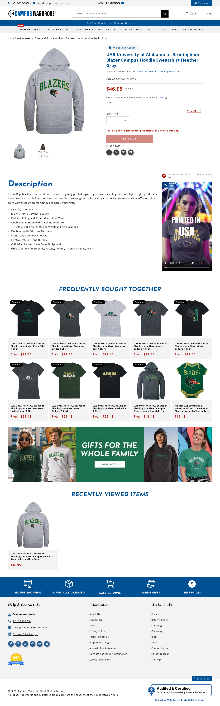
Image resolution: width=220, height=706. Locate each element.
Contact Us (95, 619)
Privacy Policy (97, 631)
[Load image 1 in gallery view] (19, 151)
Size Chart (194, 111)
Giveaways (157, 631)
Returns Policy (159, 619)
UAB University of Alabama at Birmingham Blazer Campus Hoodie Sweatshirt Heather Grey (62, 37)
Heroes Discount (161, 653)
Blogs (154, 636)
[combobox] (120, 14)
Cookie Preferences (100, 659)
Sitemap (156, 659)
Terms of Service (99, 636)
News (154, 642)
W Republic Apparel (124, 47)
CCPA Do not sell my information (108, 653)
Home (11, 37)
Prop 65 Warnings (99, 642)
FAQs (92, 625)
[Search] (164, 14)
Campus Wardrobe (29, 690)
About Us (94, 614)
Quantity (112, 114)
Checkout (203, 3)
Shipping (156, 625)
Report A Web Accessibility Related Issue (179, 699)
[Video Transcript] (171, 185)
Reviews (156, 614)
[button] (53, 29)
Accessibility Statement (103, 648)
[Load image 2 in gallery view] (42, 151)
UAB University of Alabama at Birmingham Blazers (156, 71)
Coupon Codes (159, 648)
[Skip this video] (165, 185)
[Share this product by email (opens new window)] (131, 152)
